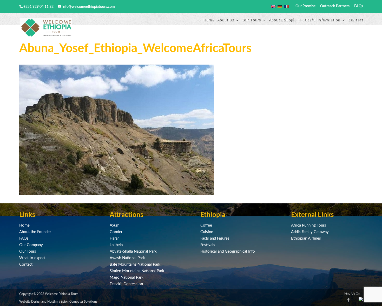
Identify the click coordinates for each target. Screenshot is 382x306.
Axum (114, 225)
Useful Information (322, 20)
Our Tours (27, 251)
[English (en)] (273, 6)
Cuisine (206, 232)
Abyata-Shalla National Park (133, 251)
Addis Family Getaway (310, 232)
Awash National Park (127, 258)
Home (208, 20)
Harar (114, 238)
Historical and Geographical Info (227, 251)
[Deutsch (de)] (280, 6)
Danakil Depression (126, 284)
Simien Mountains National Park (137, 271)
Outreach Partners (335, 6)
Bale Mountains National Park (135, 264)
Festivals (207, 245)
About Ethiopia (282, 20)
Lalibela (116, 245)
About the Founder (35, 232)
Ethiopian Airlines (306, 238)
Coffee (206, 225)
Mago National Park (126, 277)
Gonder (116, 232)
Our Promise (305, 6)
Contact (355, 20)
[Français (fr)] (286, 6)
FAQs (358, 6)
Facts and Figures (214, 238)
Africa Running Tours (308, 225)
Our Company (31, 245)
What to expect (32, 258)
